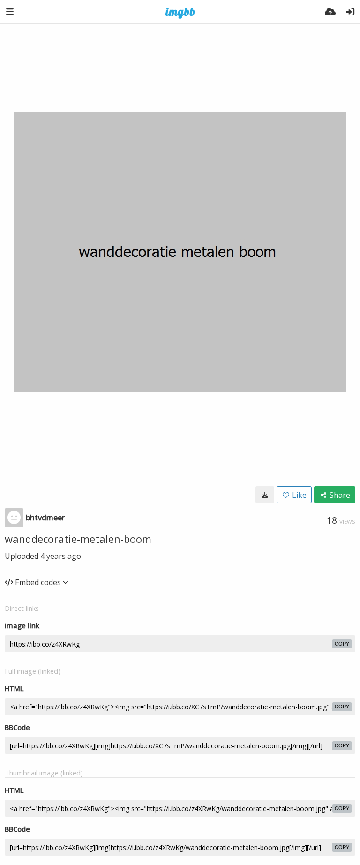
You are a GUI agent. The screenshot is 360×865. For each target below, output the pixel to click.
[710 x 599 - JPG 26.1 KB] (264, 494)
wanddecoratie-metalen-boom (78, 539)
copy (342, 644)
